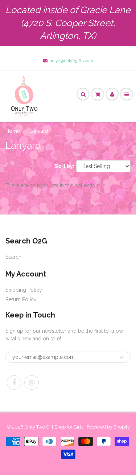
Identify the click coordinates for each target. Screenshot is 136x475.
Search (13, 257)
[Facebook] (14, 382)
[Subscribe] (121, 357)
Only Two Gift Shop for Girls (54, 427)
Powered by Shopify (108, 427)
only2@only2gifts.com (71, 60)
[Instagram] (31, 382)
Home (12, 131)
